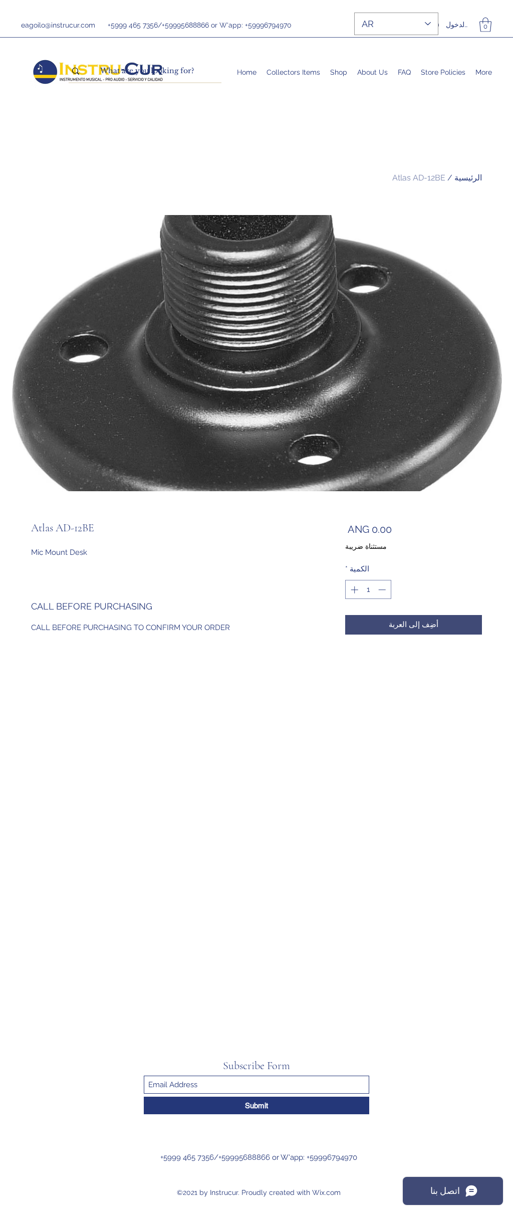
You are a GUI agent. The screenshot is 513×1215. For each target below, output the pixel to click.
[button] (485, 25)
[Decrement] (383, 589)
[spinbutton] (368, 589)
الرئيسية (468, 177)
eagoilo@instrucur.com (58, 25)
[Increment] (353, 589)
